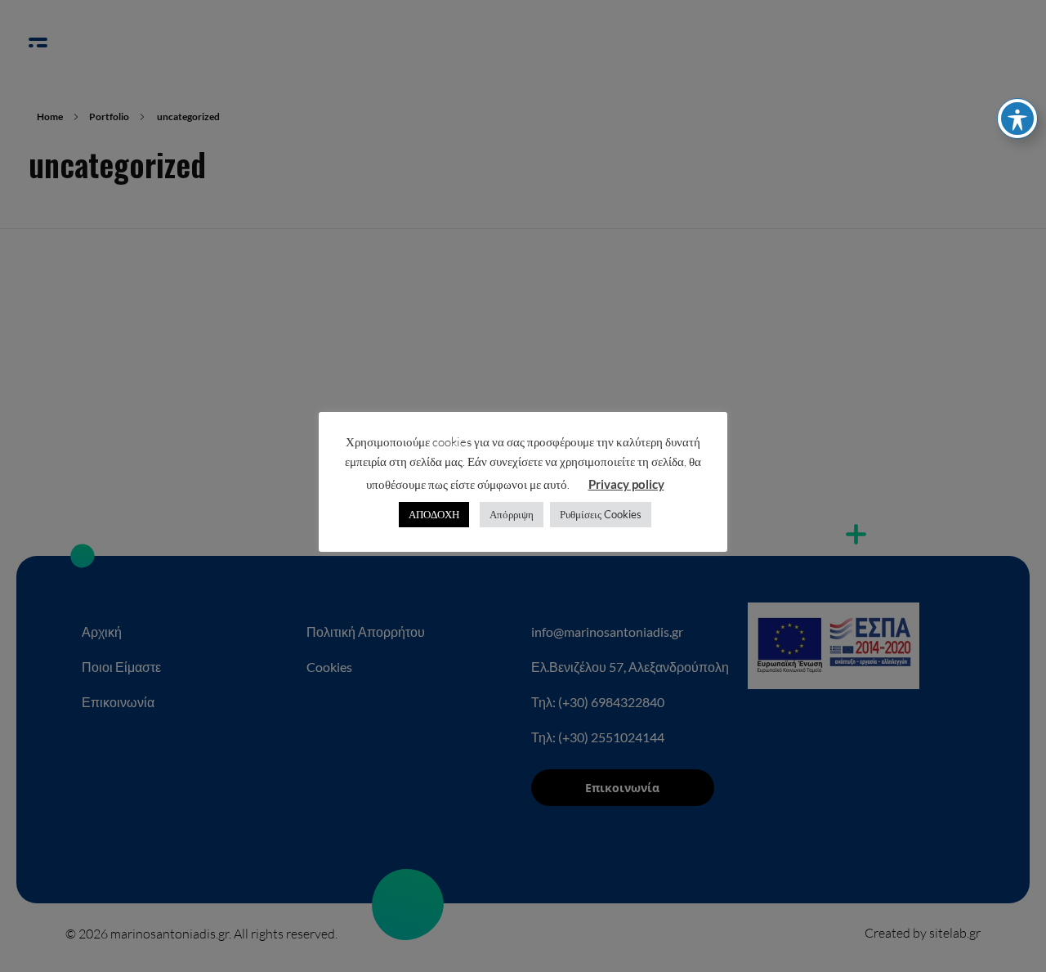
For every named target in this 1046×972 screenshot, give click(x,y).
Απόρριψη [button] (511, 514)
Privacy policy (626, 484)
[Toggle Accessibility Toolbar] (1017, 118)
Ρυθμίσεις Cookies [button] (600, 514)
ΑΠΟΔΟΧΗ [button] (434, 514)
